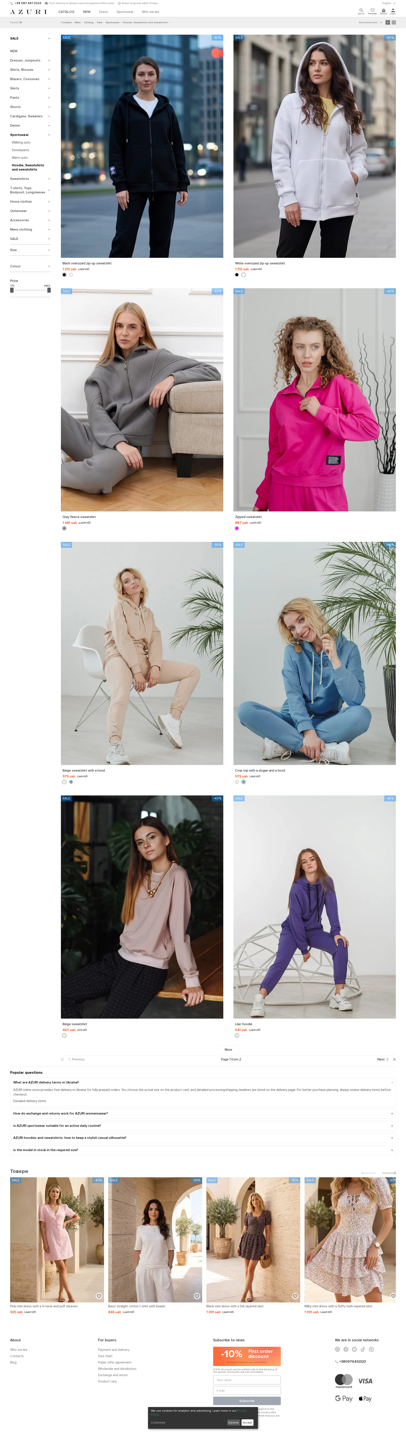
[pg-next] (383, 1059)
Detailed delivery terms (29, 1101)
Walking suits (21, 142)
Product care (107, 1381)
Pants (14, 98)
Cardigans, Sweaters (26, 116)
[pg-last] (394, 1059)
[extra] (394, 22)
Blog (13, 1362)
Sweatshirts (19, 179)
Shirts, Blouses (21, 70)
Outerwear (18, 211)
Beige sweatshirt (75, 1024)
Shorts (15, 107)
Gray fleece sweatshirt (79, 517)
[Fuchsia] (237, 528)
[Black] (64, 274)
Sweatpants (20, 150)
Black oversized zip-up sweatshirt (87, 263)
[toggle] (389, 3)
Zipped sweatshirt (248, 517)
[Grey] (64, 528)
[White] (71, 274)
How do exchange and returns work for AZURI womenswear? (60, 1113)
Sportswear (19, 135)
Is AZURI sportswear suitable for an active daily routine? (57, 1126)
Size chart (105, 1356)
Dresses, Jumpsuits (25, 60)
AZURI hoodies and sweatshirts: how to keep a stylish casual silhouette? (69, 1138)
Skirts (14, 88)
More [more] (228, 1050)
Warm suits (20, 158)
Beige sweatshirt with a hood (84, 770)
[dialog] (203, 1418)
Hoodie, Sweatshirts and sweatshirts (28, 167)
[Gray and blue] (71, 782)
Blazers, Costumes (24, 79)
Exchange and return (113, 1375)
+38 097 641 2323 (28, 3)
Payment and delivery (113, 1350)
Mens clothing (21, 229)
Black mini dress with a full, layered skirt (235, 1306)
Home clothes (21, 201)
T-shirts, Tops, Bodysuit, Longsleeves (27, 190)
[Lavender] (237, 1035)
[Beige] (64, 782)
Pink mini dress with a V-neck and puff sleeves (44, 1306)
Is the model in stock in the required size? (45, 1150)
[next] (389, 1174)
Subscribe (247, 1401)
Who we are (18, 1350)
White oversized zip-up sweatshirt (260, 263)
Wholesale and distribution (117, 1369)
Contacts (17, 1356)
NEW (13, 51)
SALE (14, 38)
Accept (247, 1422)
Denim (15, 125)
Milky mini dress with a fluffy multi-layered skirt (338, 1306)
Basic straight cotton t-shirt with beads (136, 1306)
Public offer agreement (115, 1362)
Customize (158, 1422)
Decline (233, 1422)
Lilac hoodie (243, 1024)
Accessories (19, 220)
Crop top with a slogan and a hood (260, 770)
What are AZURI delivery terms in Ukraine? (46, 1082)
